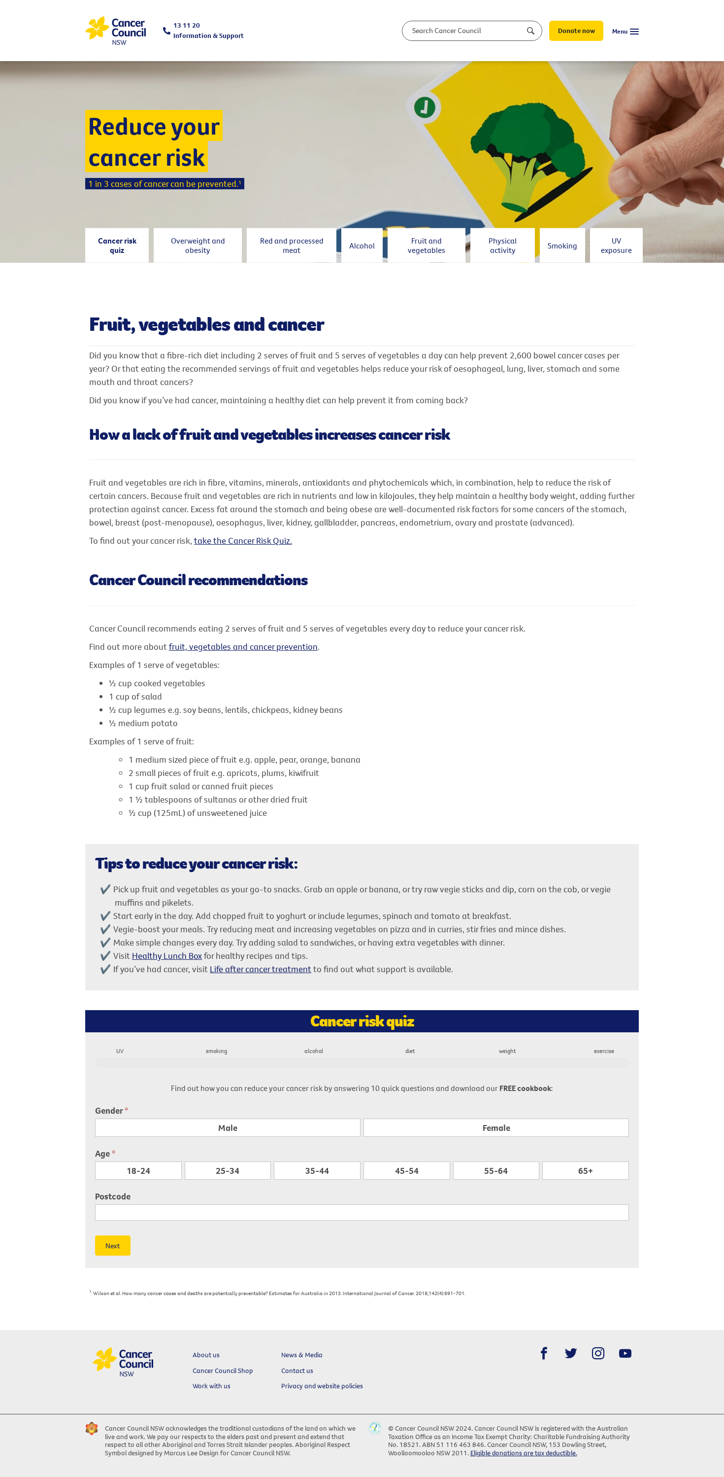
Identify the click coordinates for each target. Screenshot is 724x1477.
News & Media (302, 1354)
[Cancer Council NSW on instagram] (598, 1353)
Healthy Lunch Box (167, 955)
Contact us (297, 1370)
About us (206, 1354)
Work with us (211, 1385)
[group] (362, 1059)
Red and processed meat (292, 245)
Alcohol (362, 245)
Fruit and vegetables (426, 245)
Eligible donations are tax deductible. (523, 1452)
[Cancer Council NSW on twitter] (571, 1353)
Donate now (576, 30)
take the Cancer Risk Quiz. (243, 540)
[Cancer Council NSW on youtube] (625, 1353)
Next (112, 1245)
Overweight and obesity (198, 245)
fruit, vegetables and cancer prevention (243, 646)
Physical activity (503, 245)
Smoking (562, 245)
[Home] (115, 30)
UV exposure (616, 245)
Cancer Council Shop (223, 1370)
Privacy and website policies (322, 1385)
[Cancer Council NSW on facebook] (544, 1353)
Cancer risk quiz (117, 245)
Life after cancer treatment (260, 969)
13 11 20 (208, 30)
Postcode (113, 1196)
